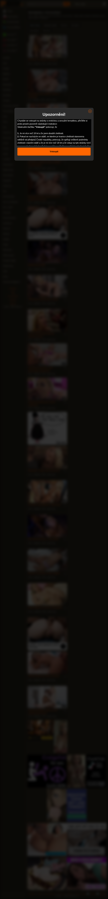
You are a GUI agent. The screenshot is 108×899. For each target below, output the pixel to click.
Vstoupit (54, 151)
